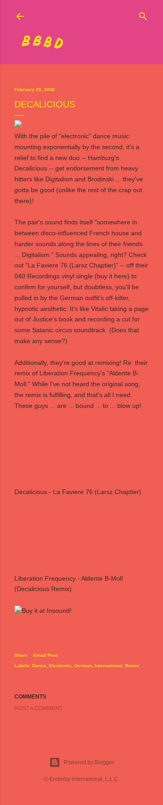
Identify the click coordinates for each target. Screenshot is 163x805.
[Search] (143, 14)
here (120, 276)
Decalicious (30, 168)
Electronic (60, 665)
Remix (132, 665)
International (108, 665)
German (83, 665)
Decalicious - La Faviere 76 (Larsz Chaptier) (77, 491)
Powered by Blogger (89, 762)
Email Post (46, 655)
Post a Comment (38, 708)
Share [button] (21, 655)
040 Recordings (37, 276)
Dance (39, 665)
